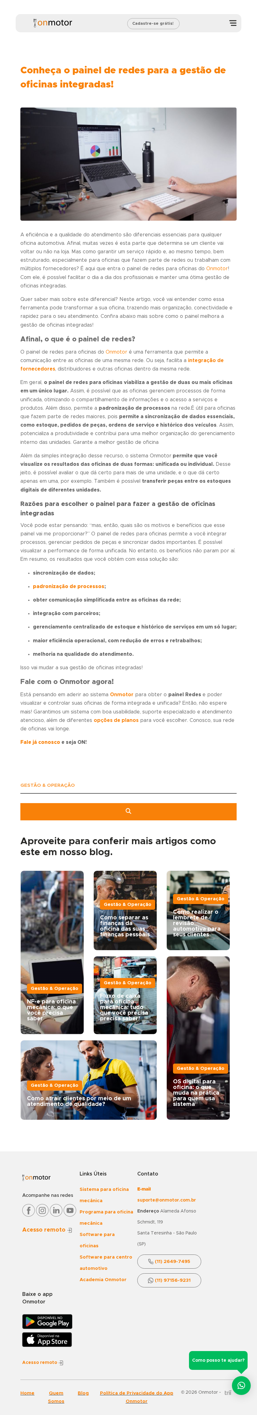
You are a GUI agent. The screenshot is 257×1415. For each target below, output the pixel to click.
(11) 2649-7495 (172, 1261)
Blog (83, 1393)
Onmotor (122, 694)
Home (27, 1393)
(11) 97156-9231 (173, 1280)
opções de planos (116, 720)
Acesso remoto (44, 1230)
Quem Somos (56, 1397)
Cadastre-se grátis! (153, 24)
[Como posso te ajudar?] (241, 1385)
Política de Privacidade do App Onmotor (136, 1397)
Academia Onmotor (103, 1279)
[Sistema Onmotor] (52, 23)
